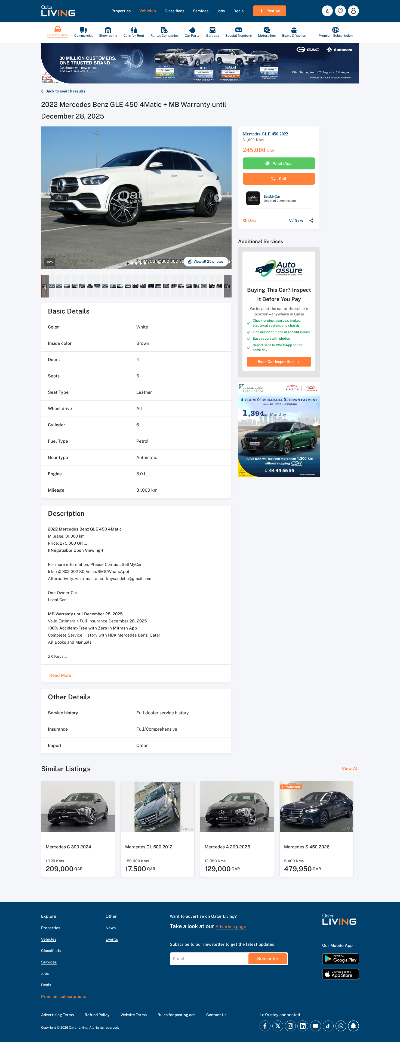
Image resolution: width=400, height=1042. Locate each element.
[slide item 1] (128, 263)
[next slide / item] (218, 198)
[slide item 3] (136, 263)
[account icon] (353, 10)
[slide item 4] (141, 263)
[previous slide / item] (45, 286)
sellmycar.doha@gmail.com (125, 578)
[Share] (311, 220)
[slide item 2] (132, 263)
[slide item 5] (145, 263)
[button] (58, 10)
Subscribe (267, 958)
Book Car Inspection (276, 361)
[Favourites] (340, 10)
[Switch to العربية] (327, 10)
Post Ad (273, 11)
